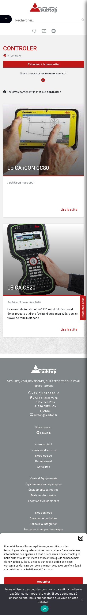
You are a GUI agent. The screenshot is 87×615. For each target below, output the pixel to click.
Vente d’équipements (43, 478)
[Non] (82, 599)
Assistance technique (43, 518)
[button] (81, 538)
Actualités (43, 467)
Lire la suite (69, 209)
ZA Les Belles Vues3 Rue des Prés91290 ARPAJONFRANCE (45, 404)
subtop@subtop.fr (45, 415)
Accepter (43, 582)
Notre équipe (43, 455)
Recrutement (43, 461)
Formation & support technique (43, 529)
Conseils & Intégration (43, 524)
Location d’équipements (43, 501)
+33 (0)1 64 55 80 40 (45, 393)
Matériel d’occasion (43, 495)
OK (45, 608)
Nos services (43, 512)
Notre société (43, 444)
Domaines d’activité (43, 450)
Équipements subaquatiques (44, 484)
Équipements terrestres (43, 489)
